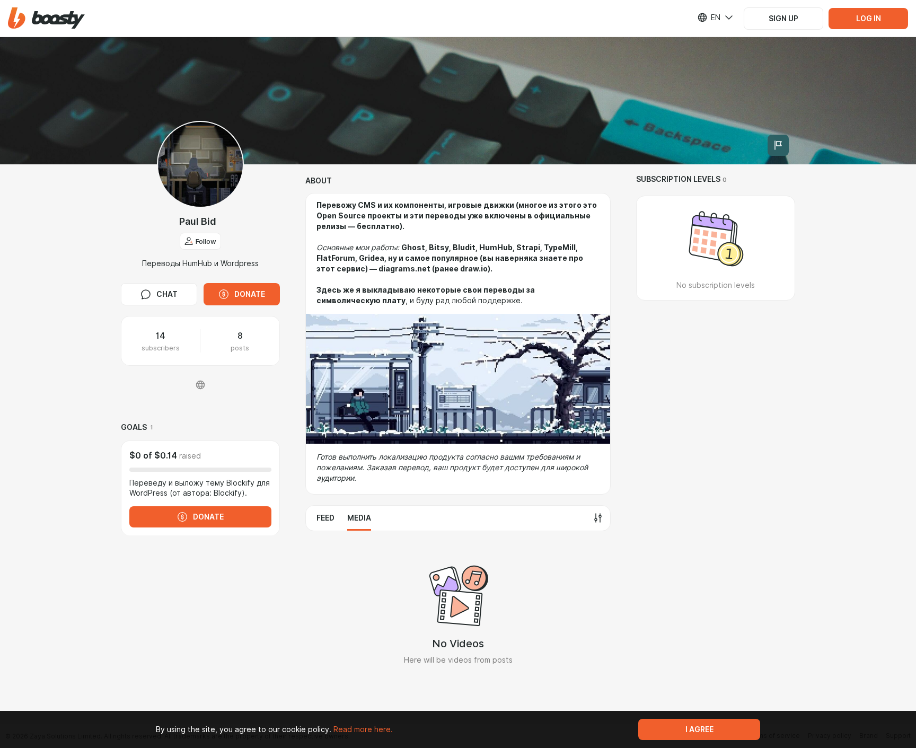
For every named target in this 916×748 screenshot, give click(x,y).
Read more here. (363, 729)
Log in (868, 18)
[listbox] (708, 17)
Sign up (783, 18)
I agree (699, 729)
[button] (46, 18)
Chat (167, 294)
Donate (249, 294)
